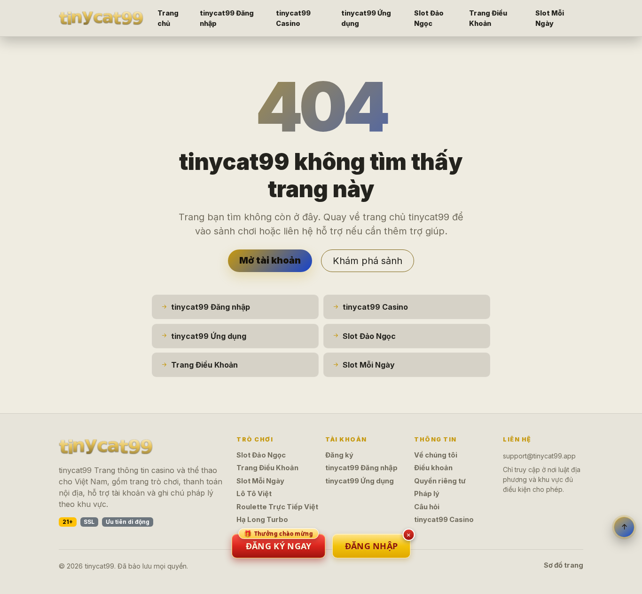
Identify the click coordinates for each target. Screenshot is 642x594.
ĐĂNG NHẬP (371, 546)
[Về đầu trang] (624, 527)
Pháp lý (426, 494)
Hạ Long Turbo (262, 519)
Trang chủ (168, 18)
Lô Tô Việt (254, 494)
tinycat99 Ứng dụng (366, 18)
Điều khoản (433, 468)
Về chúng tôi (435, 455)
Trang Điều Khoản (488, 18)
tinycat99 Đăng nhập (227, 18)
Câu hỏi (426, 507)
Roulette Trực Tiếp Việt (277, 507)
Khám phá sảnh (367, 260)
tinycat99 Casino (293, 18)
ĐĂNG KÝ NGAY (278, 543)
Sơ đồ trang (563, 565)
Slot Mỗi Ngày (549, 18)
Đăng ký (339, 455)
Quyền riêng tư (440, 481)
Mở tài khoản (270, 260)
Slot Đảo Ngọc (429, 18)
